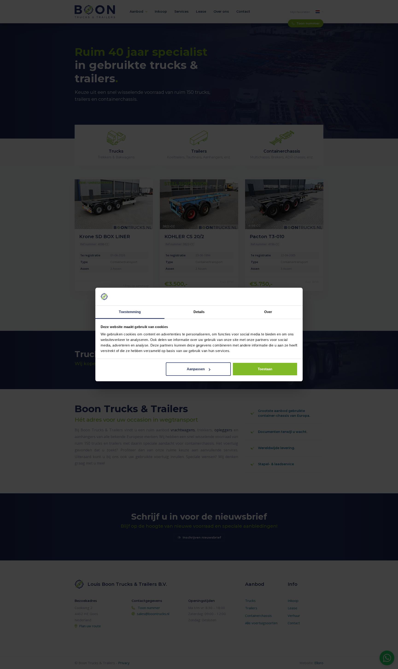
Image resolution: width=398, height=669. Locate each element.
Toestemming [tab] (130, 312)
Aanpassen (196, 369)
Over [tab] (268, 312)
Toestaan (265, 369)
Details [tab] (199, 312)
